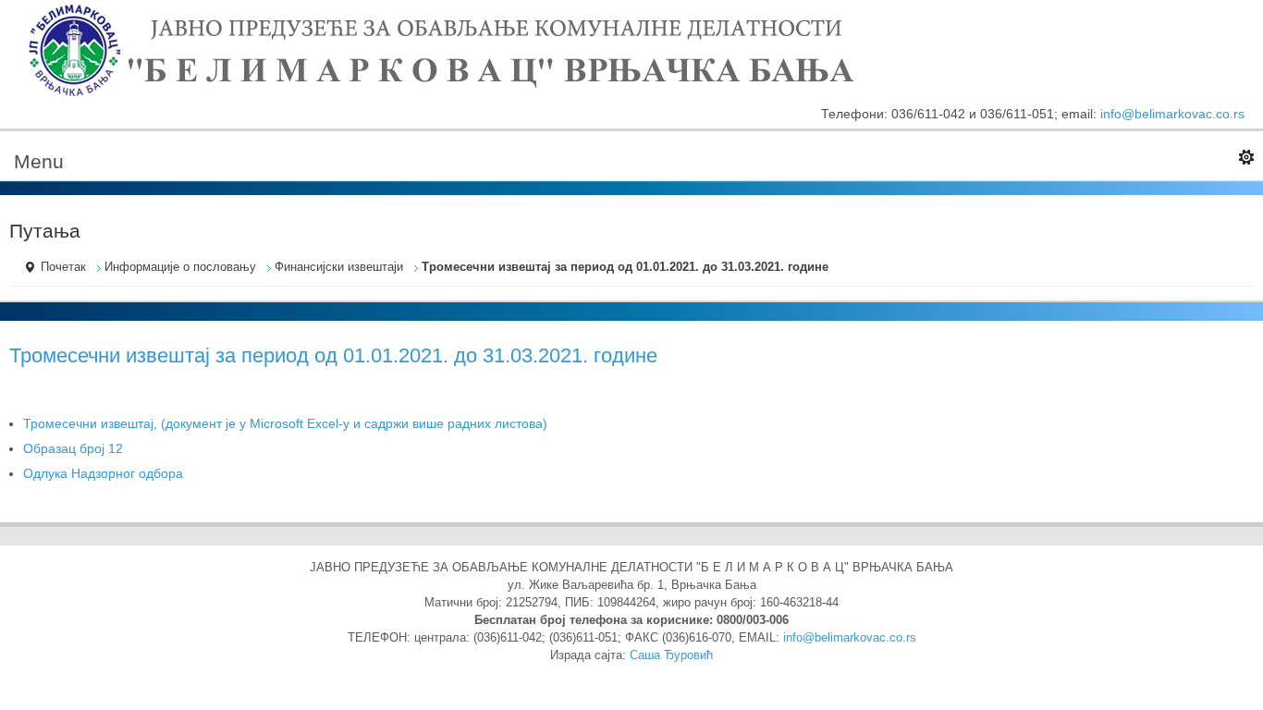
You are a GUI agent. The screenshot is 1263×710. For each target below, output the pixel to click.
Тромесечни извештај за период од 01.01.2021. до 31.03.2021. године (333, 355)
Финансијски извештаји (339, 267)
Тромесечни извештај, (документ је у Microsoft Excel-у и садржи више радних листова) (285, 423)
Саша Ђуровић (671, 655)
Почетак (63, 267)
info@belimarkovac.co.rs (1172, 113)
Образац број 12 (73, 448)
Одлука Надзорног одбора (103, 473)
